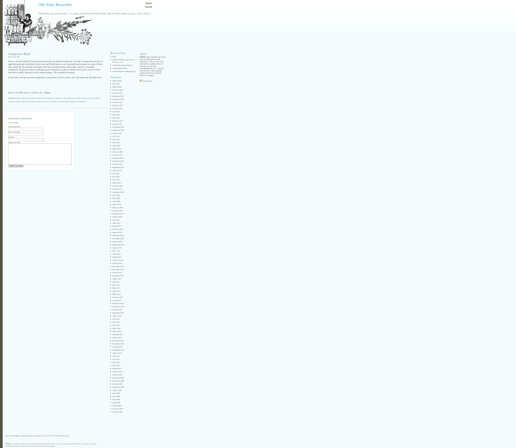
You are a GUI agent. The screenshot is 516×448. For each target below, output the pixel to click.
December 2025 (118, 96)
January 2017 (117, 300)
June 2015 (116, 359)
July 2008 (116, 393)
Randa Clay (40, 436)
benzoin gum (50, 98)
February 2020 (117, 207)
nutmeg (97, 98)
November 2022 (118, 127)
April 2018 (116, 254)
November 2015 (118, 343)
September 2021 (118, 167)
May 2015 (116, 362)
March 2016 (116, 331)
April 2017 (116, 291)
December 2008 (118, 378)
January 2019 (117, 232)
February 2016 (117, 334)
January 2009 (117, 374)
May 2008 (116, 399)
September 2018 (118, 244)
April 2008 (116, 402)
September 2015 (118, 350)
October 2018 (117, 241)
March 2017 (116, 294)
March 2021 (116, 183)
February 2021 (117, 186)
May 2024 (116, 118)
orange (18, 101)
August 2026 (117, 80)
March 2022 (116, 148)
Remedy (18, 98)
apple (27, 98)
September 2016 (118, 313)
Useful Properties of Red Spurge (124, 71)
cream (65, 98)
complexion (58, 98)
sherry (34, 101)
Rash (114, 56)
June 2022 (116, 139)
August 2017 (117, 278)
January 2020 (117, 210)
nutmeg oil (11, 101)
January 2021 (117, 189)
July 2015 (116, 356)
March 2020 (116, 204)
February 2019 (117, 229)
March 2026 (116, 87)
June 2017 (116, 285)
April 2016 (116, 328)
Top (67, 436)
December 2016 (118, 303)
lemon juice (90, 98)
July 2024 (116, 111)
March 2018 (116, 257)
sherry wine (40, 101)
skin (46, 101)
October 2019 (117, 217)
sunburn (54, 101)
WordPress (16, 436)
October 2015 (117, 347)
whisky (66, 101)
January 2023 (117, 124)
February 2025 (117, 105)
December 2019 (118, 213)
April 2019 (116, 223)
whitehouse (73, 101)
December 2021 (118, 158)
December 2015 (118, 340)
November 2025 (118, 99)
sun (49, 101)
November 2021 (118, 161)
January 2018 (117, 263)
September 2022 (118, 130)
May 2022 (116, 142)
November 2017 (118, 269)
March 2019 (116, 226)
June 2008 (116, 396)
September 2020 (118, 192)
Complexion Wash (19, 54)
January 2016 (117, 337)
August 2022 (117, 133)
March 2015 (116, 368)
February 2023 (117, 121)
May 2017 (116, 288)
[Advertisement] (55, 85)
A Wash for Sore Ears (119, 68)
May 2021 (116, 179)
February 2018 (117, 260)
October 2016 (117, 309)
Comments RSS (26, 118)
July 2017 (116, 282)
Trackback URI (13, 118)
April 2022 (116, 145)
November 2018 (118, 238)
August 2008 (117, 390)
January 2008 (117, 412)
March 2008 (116, 405)
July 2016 (116, 319)
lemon (84, 98)
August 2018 (117, 248)
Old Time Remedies (55, 4)
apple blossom (34, 98)
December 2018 (118, 235)
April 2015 (116, 365)
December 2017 (118, 266)
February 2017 (117, 297)
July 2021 (116, 173)
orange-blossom (26, 101)
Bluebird (27, 436)
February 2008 (117, 408)
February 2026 (117, 90)
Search (148, 6)
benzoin (42, 98)
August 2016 (117, 316)
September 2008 (118, 387)
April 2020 (116, 201)
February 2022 (117, 152)
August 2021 (117, 170)
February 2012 (117, 371)
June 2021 (116, 176)
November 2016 (118, 306)
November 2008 (118, 381)
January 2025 (117, 108)
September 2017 (118, 275)
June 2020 (116, 195)
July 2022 (116, 136)
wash (61, 101)
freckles (78, 98)
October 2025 (117, 102)
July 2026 (116, 83)
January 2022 (117, 155)
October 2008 (117, 384)
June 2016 (116, 322)
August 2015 (117, 353)
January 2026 (117, 93)
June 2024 (116, 114)
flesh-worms (71, 98)
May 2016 (116, 325)
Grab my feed (147, 81)
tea (58, 101)
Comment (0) (82, 101)
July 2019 (116, 220)
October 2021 (117, 164)
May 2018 (116, 251)
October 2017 (117, 272)
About (148, 3)
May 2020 (116, 198)
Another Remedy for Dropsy (122, 65)
